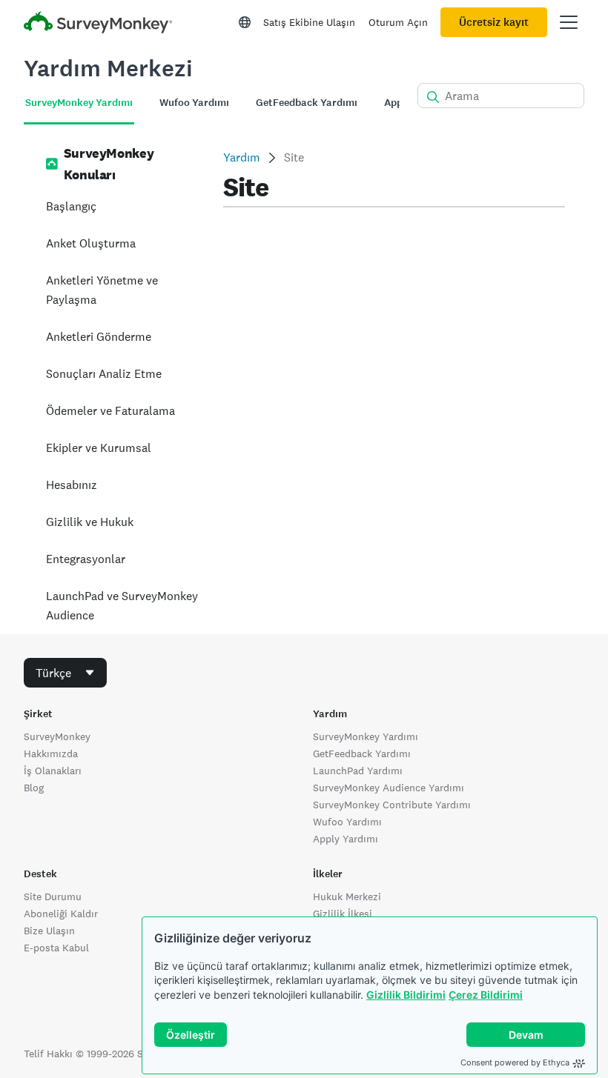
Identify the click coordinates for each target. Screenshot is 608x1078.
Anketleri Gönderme (98, 337)
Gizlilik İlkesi (342, 913)
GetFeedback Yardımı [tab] (306, 103)
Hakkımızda (51, 753)
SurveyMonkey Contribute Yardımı (392, 804)
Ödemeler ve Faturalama (110, 411)
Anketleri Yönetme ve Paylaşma (102, 290)
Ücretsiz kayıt (494, 22)
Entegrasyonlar (85, 559)
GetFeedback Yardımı (362, 753)
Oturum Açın (398, 22)
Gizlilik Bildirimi (406, 994)
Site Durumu (53, 896)
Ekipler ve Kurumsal (98, 448)
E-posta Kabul (56, 947)
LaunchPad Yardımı (358, 770)
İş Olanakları (53, 770)
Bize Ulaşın (49, 930)
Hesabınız (71, 485)
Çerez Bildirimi (486, 994)
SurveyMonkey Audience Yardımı (388, 787)
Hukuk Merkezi (347, 896)
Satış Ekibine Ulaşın (309, 22)
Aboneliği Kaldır (61, 913)
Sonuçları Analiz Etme (104, 374)
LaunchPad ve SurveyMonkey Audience (122, 605)
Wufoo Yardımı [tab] (194, 103)
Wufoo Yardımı (347, 821)
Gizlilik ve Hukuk (89, 522)
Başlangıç (71, 206)
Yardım (241, 157)
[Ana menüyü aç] (568, 22)
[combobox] (65, 673)
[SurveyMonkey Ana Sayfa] (98, 24)
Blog (34, 787)
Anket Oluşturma (91, 243)
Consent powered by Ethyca (514, 1062)
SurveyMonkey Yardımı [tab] (79, 103)
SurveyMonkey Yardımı (365, 736)
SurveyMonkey (57, 736)
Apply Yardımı (345, 838)
